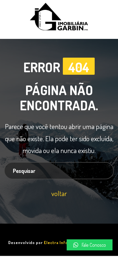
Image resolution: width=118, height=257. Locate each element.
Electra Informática (63, 242)
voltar (59, 193)
